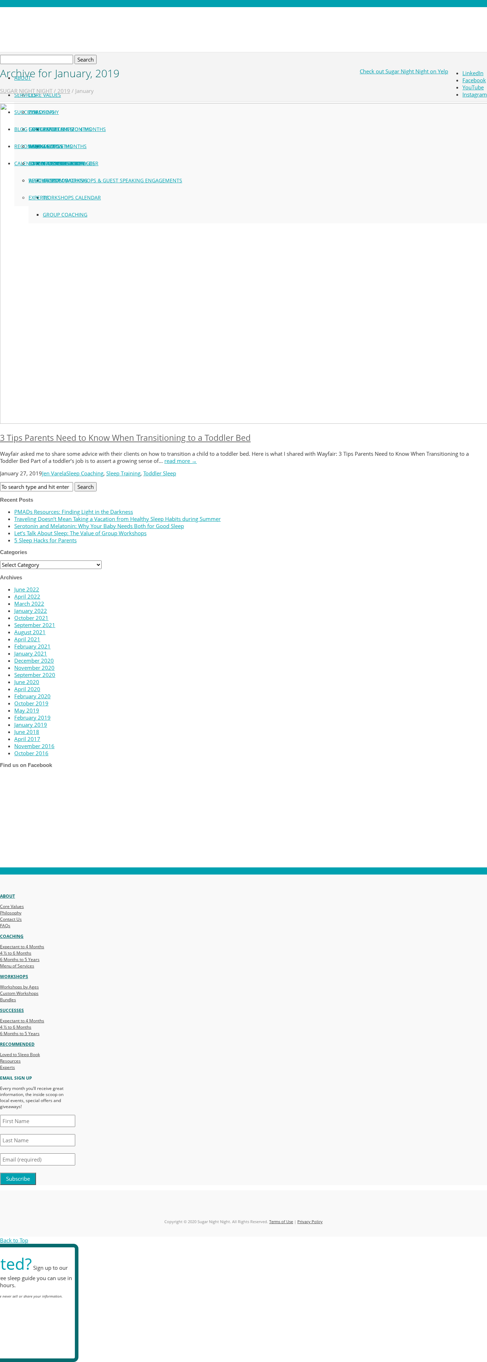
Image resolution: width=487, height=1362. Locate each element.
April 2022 (27, 596)
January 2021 (30, 653)
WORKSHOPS (14, 977)
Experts (7, 1067)
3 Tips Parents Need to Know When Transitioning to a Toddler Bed (125, 437)
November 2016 (34, 746)
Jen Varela (54, 473)
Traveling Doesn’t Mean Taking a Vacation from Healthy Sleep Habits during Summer (117, 518)
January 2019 (30, 724)
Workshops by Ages (19, 987)
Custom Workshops (19, 993)
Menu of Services (17, 966)
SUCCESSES (12, 1010)
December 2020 (34, 660)
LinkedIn (472, 73)
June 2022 (26, 589)
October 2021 (31, 617)
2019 (63, 90)
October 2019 (31, 703)
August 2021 (30, 632)
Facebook (474, 80)
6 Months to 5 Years (20, 959)
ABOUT (7, 896)
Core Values (45, 95)
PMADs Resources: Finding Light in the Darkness (73, 511)
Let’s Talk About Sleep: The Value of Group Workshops (80, 533)
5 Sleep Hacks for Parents (45, 540)
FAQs (5, 926)
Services (25, 95)
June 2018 (26, 731)
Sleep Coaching (84, 473)
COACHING (12, 936)
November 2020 (34, 667)
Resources (10, 1061)
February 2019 (32, 717)
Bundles (8, 1000)
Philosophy (10, 913)
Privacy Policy (310, 1221)
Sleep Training (123, 473)
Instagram (474, 94)
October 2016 (31, 753)
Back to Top (14, 1240)
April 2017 (27, 738)
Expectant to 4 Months (22, 947)
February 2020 (32, 696)
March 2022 (29, 603)
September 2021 (34, 624)
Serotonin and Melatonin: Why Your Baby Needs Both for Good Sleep (99, 525)
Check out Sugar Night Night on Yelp (404, 71)
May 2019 (26, 710)
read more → (180, 460)
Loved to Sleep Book (20, 1054)
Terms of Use (281, 1221)
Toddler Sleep (159, 473)
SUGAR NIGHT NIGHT (26, 90)
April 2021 (27, 639)
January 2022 (30, 610)
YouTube (473, 87)
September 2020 (34, 674)
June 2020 (26, 681)
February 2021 (32, 646)
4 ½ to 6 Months (15, 953)
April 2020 (27, 689)
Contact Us (11, 919)
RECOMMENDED (17, 1044)
